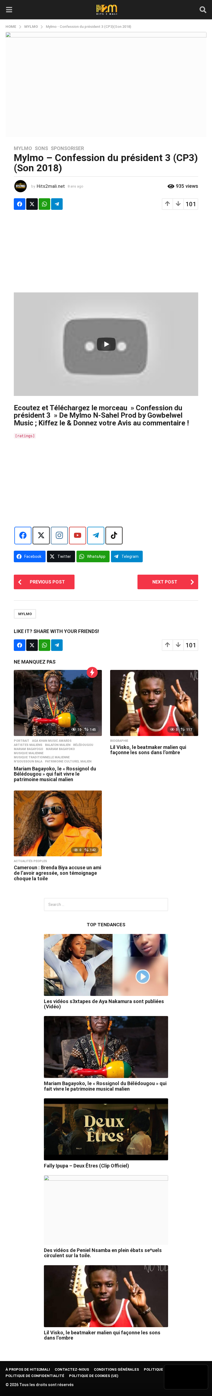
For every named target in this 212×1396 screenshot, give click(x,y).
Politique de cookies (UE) (93, 1376)
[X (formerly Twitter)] (41, 535)
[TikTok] (114, 535)
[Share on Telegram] (57, 204)
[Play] (106, 344)
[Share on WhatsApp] (44, 204)
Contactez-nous (72, 1369)
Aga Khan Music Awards (51, 741)
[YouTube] (78, 535)
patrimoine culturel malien (68, 761)
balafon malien (57, 745)
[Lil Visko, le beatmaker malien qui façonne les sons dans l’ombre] (154, 703)
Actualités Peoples (30, 861)
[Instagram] (59, 535)
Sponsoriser (67, 148)
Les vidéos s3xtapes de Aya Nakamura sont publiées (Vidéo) (104, 1003)
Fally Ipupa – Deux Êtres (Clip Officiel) (86, 1166)
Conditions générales (116, 1369)
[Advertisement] (106, 253)
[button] (9, 9)
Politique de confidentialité (35, 1376)
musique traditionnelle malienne (42, 757)
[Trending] (92, 672)
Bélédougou (83, 745)
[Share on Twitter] (32, 204)
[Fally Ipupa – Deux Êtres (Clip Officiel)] (106, 1129)
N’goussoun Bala (28, 761)
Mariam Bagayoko (60, 749)
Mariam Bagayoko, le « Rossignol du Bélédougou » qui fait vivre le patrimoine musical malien (55, 774)
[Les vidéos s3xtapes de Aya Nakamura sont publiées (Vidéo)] (106, 965)
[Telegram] (96, 535)
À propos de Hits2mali (28, 1369)
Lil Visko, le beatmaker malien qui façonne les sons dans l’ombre (148, 750)
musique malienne (28, 753)
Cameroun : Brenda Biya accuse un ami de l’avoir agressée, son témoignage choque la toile (57, 873)
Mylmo (23, 148)
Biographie (119, 741)
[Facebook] (23, 535)
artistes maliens (28, 745)
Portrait (21, 741)
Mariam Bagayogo (28, 749)
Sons (41, 148)
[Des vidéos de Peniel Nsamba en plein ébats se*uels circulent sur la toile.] (106, 1210)
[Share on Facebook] (19, 204)
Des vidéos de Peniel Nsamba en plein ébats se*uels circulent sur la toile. (103, 1252)
